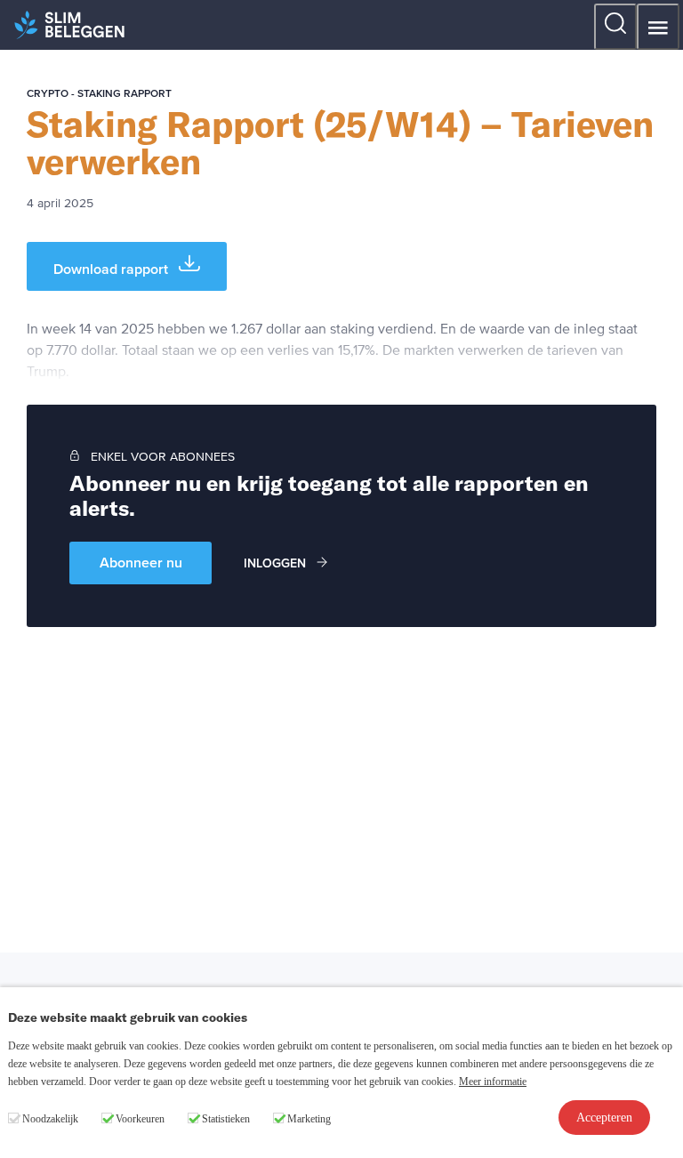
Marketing (309, 1119)
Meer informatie (492, 1081)
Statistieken (226, 1119)
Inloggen (276, 563)
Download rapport (112, 269)
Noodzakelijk (50, 1119)
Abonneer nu (141, 563)
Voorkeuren (140, 1119)
